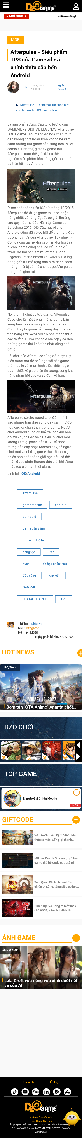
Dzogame (32, 628)
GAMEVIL (29, 587)
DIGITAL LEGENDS (35, 599)
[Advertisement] (41, 1034)
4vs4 (26, 564)
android (60, 505)
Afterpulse (30, 493)
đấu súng (29, 575)
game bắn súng (34, 528)
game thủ (29, 516)
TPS (63, 599)
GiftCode (17, 819)
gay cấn (54, 575)
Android (33, 474)
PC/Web (10, 667)
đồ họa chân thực (55, 564)
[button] (78, 756)
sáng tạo (29, 552)
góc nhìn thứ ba (34, 540)
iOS (23, 474)
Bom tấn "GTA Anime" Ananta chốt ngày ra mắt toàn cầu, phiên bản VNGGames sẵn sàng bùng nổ (39, 707)
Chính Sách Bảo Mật (41, 1117)
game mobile (32, 505)
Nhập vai (37, 623)
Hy (25, 87)
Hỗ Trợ (54, 1082)
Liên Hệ (29, 1082)
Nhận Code (51, 838)
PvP (51, 552)
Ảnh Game (18, 938)
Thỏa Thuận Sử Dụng (41, 1121)
